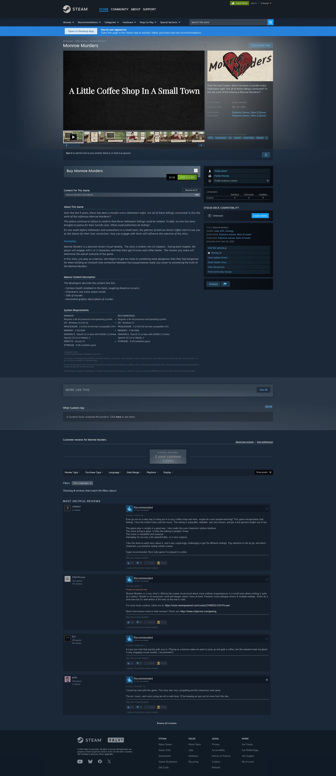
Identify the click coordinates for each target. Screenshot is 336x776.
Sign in (69, 153)
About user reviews (245, 442)
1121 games (77, 581)
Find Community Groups (220, 271)
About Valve (194, 744)
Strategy (229, 231)
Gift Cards (164, 767)
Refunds (216, 767)
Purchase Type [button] (93, 472)
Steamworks (165, 756)
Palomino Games (241, 112)
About (136, 9)
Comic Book (248, 138)
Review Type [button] (71, 472)
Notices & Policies (221, 756)
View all (268, 407)
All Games (68, 41)
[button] (69, 22)
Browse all (191, 190)
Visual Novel (221, 138)
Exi (74, 636)
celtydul (76, 506)
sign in (254, 3)
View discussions (216, 267)
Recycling (193, 761)
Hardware (193, 756)
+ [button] (266, 138)
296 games (77, 640)
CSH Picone (78, 577)
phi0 (74, 677)
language (265, 3)
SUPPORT (149, 9)
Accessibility (218, 750)
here (118, 416)
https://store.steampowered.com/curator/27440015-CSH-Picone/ (197, 605)
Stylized (260, 138)
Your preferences (265, 442)
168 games (77, 681)
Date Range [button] (133, 472)
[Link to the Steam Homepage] (75, 12)
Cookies (216, 761)
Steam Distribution (168, 761)
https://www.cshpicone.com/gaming (198, 611)
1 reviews (76, 510)
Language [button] (114, 472)
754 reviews (77, 584)
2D (230, 138)
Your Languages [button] (81, 483)
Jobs (190, 750)
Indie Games (81, 41)
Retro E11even (258, 112)
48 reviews (76, 643)
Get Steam (247, 744)
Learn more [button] (260, 215)
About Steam (165, 744)
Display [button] (167, 472)
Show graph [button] (262, 472)
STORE (103, 9)
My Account (248, 761)
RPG (211, 138)
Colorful (237, 138)
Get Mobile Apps (250, 750)
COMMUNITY (119, 9)
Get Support (248, 756)
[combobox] (229, 22)
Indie (216, 231)
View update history (217, 257)
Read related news (217, 262)
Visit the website (216, 248)
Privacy (216, 744)
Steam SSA (165, 750)
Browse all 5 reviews (167, 723)
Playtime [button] (151, 472)
